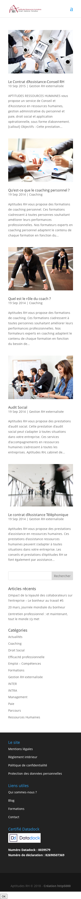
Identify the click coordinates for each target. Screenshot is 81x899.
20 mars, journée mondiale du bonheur (36, 607)
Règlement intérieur (22, 757)
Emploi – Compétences (24, 663)
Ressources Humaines (24, 717)
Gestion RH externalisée (46, 86)
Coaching (36, 194)
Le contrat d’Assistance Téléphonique (38, 514)
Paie (11, 704)
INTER (12, 684)
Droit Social (16, 650)
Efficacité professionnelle (26, 657)
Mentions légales (20, 749)
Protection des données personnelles (35, 773)
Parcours (14, 710)
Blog (11, 800)
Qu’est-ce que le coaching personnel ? (39, 190)
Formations (16, 670)
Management (17, 697)
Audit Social (17, 407)
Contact (13, 817)
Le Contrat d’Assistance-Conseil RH (36, 81)
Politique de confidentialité (27, 765)
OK (4, 896)
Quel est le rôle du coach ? (29, 298)
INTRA (12, 690)
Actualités (15, 637)
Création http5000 (57, 886)
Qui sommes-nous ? (22, 792)
